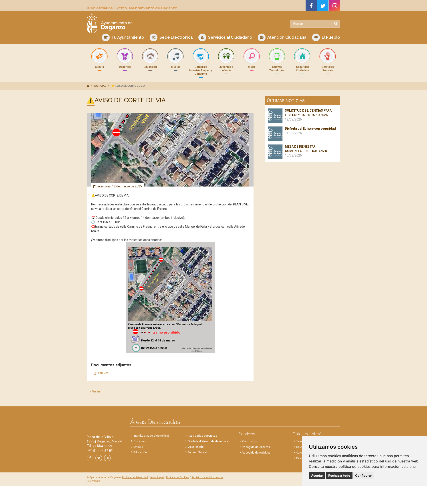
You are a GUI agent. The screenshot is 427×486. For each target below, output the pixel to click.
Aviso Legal (157, 477)
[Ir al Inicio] (148, 23)
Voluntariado (195, 446)
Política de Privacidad (135, 477)
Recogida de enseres (256, 447)
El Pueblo (330, 37)
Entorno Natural (197, 452)
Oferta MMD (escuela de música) (208, 441)
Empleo (138, 446)
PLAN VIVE (102, 373)
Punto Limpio (250, 441)
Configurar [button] (363, 475)
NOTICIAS (100, 85)
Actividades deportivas (202, 435)
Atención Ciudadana (286, 37)
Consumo (139, 441)
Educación (140, 452)
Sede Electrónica (176, 37)
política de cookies (354, 466)
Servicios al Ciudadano (229, 37)
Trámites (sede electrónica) (151, 435)
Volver (96, 391)
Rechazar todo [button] (339, 475)
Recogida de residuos (256, 452)
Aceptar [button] (317, 475)
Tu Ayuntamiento (127, 37)
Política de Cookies (177, 477)
